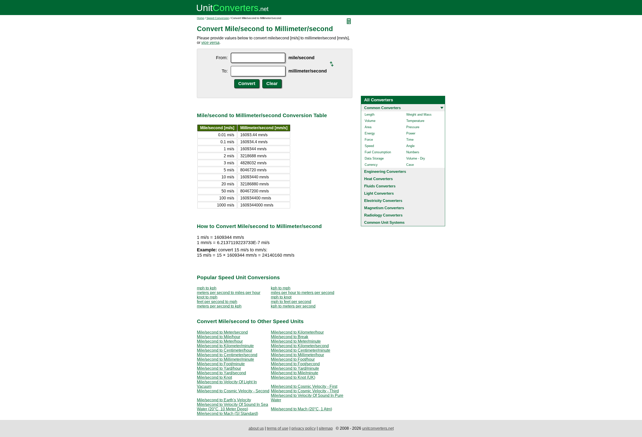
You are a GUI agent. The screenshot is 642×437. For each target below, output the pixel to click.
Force (369, 139)
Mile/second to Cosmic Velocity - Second (233, 391)
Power (410, 133)
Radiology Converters (383, 215)
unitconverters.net (378, 428)
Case (410, 165)
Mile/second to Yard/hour (219, 368)
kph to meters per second (293, 306)
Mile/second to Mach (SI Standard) (227, 413)
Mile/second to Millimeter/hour (297, 355)
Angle (410, 146)
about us (256, 428)
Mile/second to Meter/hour (220, 341)
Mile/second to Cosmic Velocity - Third (305, 391)
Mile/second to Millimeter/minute (225, 359)
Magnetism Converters (384, 208)
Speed (369, 146)
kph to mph (280, 288)
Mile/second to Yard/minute (295, 368)
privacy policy (303, 428)
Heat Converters (378, 179)
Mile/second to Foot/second (295, 364)
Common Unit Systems (384, 222)
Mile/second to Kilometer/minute (225, 346)
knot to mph (207, 297)
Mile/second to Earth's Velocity (224, 400)
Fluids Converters (379, 186)
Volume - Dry (415, 158)
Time (410, 139)
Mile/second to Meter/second (222, 332)
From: (222, 57)
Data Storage (374, 158)
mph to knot (281, 297)
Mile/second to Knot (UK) (293, 377)
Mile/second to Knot (214, 377)
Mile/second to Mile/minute (294, 373)
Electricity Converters (383, 200)
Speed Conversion (217, 18)
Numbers (412, 152)
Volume (370, 121)
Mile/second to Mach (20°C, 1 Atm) (301, 409)
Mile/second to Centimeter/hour (224, 350)
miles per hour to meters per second (302, 292)
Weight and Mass (419, 114)
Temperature (415, 121)
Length (369, 114)
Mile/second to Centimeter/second (227, 355)
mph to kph (206, 288)
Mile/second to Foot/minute (221, 364)
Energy (370, 133)
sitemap (326, 428)
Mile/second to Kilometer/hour (297, 332)
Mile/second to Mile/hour (218, 337)
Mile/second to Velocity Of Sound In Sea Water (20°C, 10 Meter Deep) (232, 406)
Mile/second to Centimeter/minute (300, 350)
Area (368, 127)
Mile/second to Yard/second (221, 373)
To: (225, 71)
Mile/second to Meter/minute (296, 341)
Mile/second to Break (289, 337)
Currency (371, 165)
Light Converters (379, 193)
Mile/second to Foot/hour (293, 359)
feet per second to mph (217, 302)
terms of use (277, 428)
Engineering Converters (385, 171)
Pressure (412, 127)
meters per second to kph (219, 306)
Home (200, 18)
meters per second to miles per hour (228, 292)
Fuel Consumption (378, 152)
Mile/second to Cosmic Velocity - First (304, 386)
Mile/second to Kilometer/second (300, 346)
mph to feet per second (291, 302)
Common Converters (382, 108)
